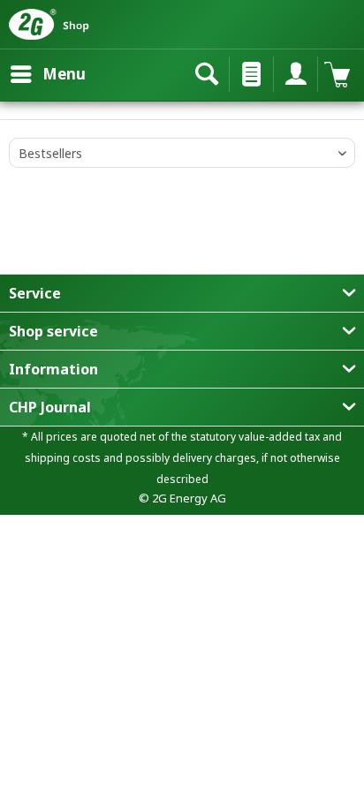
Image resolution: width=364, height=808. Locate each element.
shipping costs (63, 457)
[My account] (291, 74)
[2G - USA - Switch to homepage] (66, 24)
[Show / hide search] (203, 74)
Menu (64, 74)
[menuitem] (47, 74)
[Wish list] (247, 74)
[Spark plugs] (9, 110)
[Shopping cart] (335, 74)
